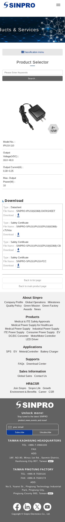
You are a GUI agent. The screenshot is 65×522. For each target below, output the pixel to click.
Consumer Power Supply (41, 332)
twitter (37, 507)
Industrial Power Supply (45, 328)
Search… (32, 78)
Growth (47, 388)
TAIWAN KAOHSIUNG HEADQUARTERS (34, 440)
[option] (32, 114)
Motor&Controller (28, 351)
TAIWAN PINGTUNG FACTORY (33, 469)
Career (42, 391)
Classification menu (34, 52)
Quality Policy (14, 305)
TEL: (25, 445)
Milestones (54, 302)
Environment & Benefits (23, 391)
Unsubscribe (45, 432)
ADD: (34, 453)
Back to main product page (32, 286)
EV (58, 332)
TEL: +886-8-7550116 (33, 474)
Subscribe (19, 432)
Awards (28, 309)
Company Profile (13, 302)
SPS (8, 351)
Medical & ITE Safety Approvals (32, 321)
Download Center (36, 363)
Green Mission (32, 305)
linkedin (27, 507)
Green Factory (50, 305)
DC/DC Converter (19, 336)
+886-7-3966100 (37, 445)
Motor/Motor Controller (43, 336)
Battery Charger (49, 351)
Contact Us (40, 376)
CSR (51, 391)
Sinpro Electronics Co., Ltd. (19, 5)
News (37, 309)
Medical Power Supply (17, 328)
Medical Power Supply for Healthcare (32, 325)
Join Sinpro (19, 388)
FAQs (21, 363)
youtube (47, 507)
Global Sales (25, 376)
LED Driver (32, 339)
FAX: (34, 449)
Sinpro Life (34, 388)
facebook (17, 507)
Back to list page (32, 280)
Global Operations (35, 302)
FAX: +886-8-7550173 (33, 478)
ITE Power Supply (14, 332)
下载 (18, 215)
